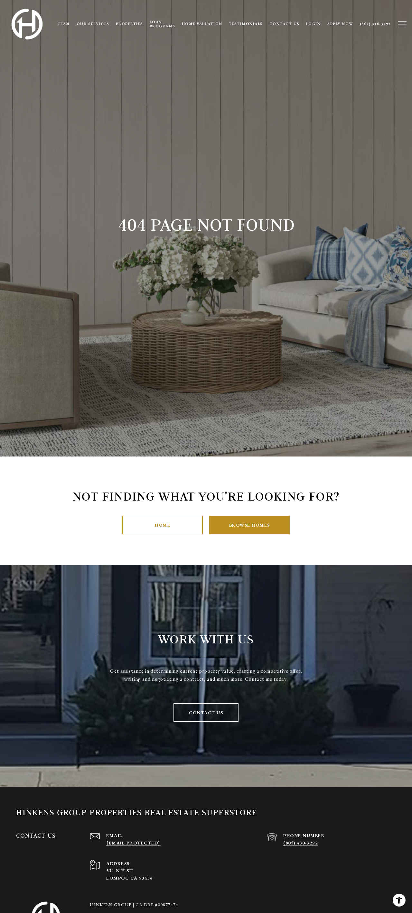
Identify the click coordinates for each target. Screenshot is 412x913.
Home (162, 525)
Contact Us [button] (206, 712)
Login (313, 23)
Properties (129, 23)
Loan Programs (162, 23)
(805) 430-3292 (300, 843)
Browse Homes (249, 525)
